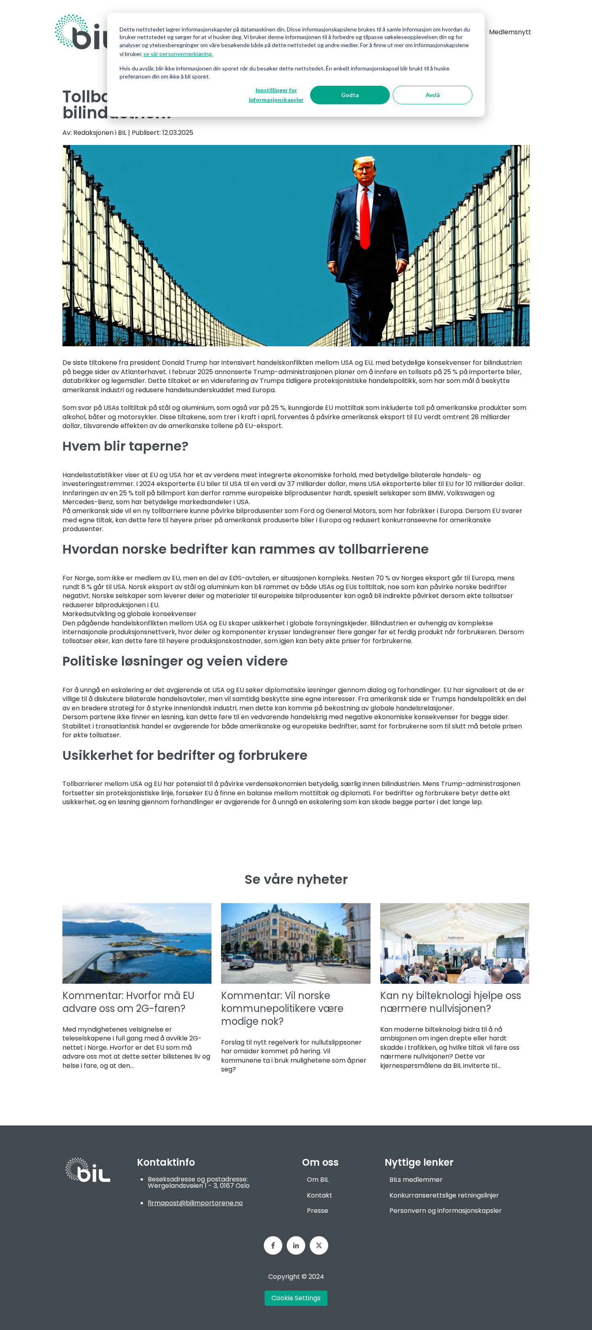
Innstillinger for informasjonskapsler (276, 95)
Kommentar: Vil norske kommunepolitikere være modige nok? (282, 1008)
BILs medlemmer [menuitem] (416, 1179)
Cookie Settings (296, 1298)
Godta (350, 94)
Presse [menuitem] (317, 1210)
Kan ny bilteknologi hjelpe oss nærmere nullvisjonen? (450, 1002)
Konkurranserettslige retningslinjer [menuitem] (444, 1195)
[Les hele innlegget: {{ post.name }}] (136, 943)
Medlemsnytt (510, 32)
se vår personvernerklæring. (178, 53)
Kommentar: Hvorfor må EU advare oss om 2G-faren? (128, 1002)
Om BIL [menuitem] (318, 1179)
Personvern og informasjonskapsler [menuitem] (445, 1210)
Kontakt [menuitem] (319, 1195)
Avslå (433, 94)
